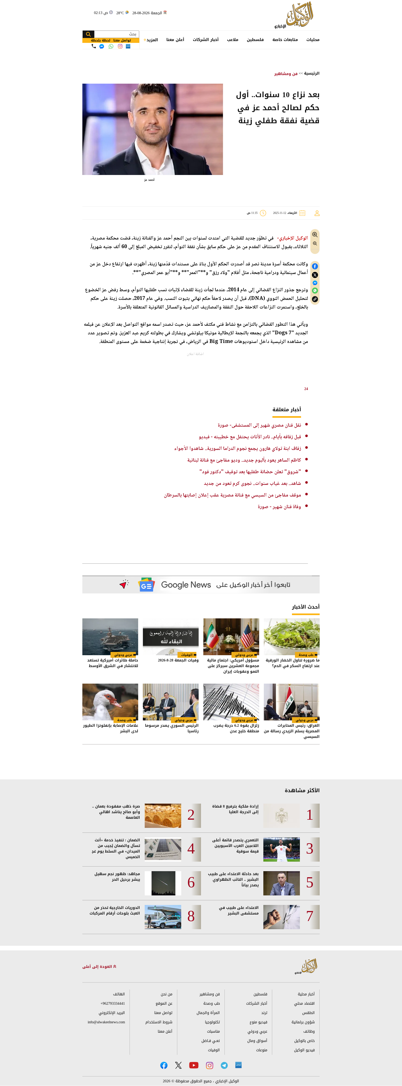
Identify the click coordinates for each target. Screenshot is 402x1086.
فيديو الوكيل (304, 1050)
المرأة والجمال (208, 1012)
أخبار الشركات (206, 39)
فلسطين (255, 39)
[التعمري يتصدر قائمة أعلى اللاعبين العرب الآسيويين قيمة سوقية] (281, 849)
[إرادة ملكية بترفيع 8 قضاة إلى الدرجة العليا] (281, 816)
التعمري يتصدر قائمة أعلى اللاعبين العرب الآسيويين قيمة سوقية (235, 845)
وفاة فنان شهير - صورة (279, 507)
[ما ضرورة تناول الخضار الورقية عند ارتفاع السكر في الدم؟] (292, 636)
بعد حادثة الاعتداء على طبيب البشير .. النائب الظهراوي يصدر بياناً (233, 879)
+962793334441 (112, 1003)
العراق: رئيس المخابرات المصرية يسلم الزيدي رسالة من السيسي (292, 731)
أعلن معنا (175, 39)
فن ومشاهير (286, 73)
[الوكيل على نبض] (238, 1065)
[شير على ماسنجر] (315, 283)
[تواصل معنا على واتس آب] (111, 46)
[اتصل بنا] (94, 46)
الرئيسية (312, 73)
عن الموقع (164, 1003)
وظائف (309, 1031)
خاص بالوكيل (304, 1040)
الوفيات (187, 655)
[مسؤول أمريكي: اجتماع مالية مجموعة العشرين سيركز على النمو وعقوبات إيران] (231, 636)
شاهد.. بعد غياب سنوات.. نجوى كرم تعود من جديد (252, 483)
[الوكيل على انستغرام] (209, 1065)
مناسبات (213, 1031)
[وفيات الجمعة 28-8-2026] (171, 636)
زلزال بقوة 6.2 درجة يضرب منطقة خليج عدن (236, 729)
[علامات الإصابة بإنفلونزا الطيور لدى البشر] (110, 702)
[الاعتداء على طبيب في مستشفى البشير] (281, 917)
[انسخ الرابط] (315, 299)
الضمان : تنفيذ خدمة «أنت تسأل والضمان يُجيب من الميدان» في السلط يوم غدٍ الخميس (116, 848)
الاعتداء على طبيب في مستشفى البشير (239, 910)
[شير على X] (315, 275)
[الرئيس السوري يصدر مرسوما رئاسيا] (171, 702)
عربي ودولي (244, 655)
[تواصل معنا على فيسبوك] (101, 46)
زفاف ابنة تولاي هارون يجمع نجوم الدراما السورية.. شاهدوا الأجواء (237, 448)
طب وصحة (306, 655)
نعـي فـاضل (210, 1040)
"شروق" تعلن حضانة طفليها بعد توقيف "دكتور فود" (250, 472)
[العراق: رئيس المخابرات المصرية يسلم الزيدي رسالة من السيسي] (292, 702)
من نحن (166, 994)
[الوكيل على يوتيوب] (193, 1065)
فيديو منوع (258, 1022)
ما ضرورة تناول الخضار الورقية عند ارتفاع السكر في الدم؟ (293, 663)
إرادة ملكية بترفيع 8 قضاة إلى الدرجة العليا (235, 809)
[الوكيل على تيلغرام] (224, 1065)
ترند (264, 1012)
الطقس (308, 1012)
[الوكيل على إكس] (178, 1065)
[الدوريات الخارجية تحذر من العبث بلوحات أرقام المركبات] (163, 917)
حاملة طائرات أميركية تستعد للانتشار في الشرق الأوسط (112, 663)
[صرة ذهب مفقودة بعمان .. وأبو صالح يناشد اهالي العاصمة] (163, 816)
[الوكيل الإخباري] (295, 15)
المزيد (152, 40)
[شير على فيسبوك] (315, 266)
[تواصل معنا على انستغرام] (120, 46)
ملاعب (232, 39)
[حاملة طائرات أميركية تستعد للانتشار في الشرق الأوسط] (110, 636)
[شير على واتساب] (315, 291)
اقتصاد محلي (304, 1003)
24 (306, 388)
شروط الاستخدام (158, 1022)
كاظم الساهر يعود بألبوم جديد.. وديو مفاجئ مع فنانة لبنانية (244, 460)
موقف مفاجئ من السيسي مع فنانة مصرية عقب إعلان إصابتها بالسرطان (232, 495)
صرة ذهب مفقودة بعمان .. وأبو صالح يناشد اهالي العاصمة (116, 812)
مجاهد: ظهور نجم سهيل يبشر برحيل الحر (117, 876)
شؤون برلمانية (303, 1022)
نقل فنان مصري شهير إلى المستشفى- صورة (259, 425)
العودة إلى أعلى (97, 966)
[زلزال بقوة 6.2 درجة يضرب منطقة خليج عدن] (231, 702)
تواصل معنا (163, 1012)
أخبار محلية (306, 994)
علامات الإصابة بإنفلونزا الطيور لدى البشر (110, 729)
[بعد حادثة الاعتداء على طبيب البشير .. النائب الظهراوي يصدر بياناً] (281, 883)
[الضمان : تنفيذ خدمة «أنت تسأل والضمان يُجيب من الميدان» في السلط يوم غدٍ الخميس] (163, 849)
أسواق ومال (257, 1040)
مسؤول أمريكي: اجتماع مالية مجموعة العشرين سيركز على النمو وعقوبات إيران (233, 666)
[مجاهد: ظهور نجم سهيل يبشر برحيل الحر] (163, 883)
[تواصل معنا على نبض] (128, 46)
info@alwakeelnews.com (106, 1022)
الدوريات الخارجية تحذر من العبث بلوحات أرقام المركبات (115, 910)
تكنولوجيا (212, 1022)
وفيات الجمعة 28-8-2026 (178, 661)
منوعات (261, 1050)
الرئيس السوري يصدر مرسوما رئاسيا (172, 729)
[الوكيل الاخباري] (306, 966)
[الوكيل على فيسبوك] (164, 1065)
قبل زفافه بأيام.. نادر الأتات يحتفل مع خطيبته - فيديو (250, 437)
